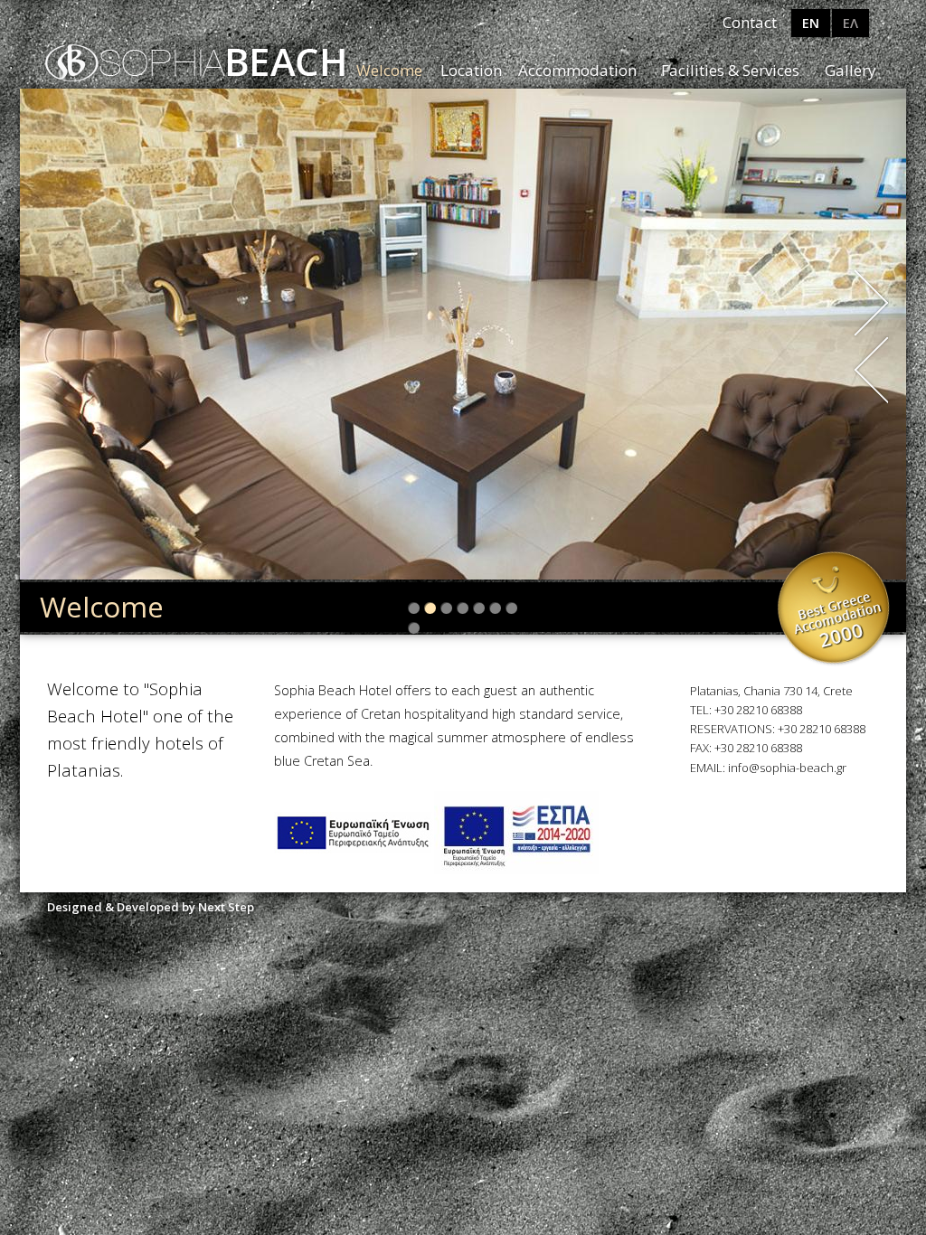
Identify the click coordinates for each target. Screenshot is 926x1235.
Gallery (850, 70)
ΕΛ (850, 23)
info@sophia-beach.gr (787, 767)
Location (471, 70)
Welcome (389, 70)
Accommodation (577, 70)
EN (810, 23)
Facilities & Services (730, 70)
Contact (750, 22)
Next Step (226, 907)
